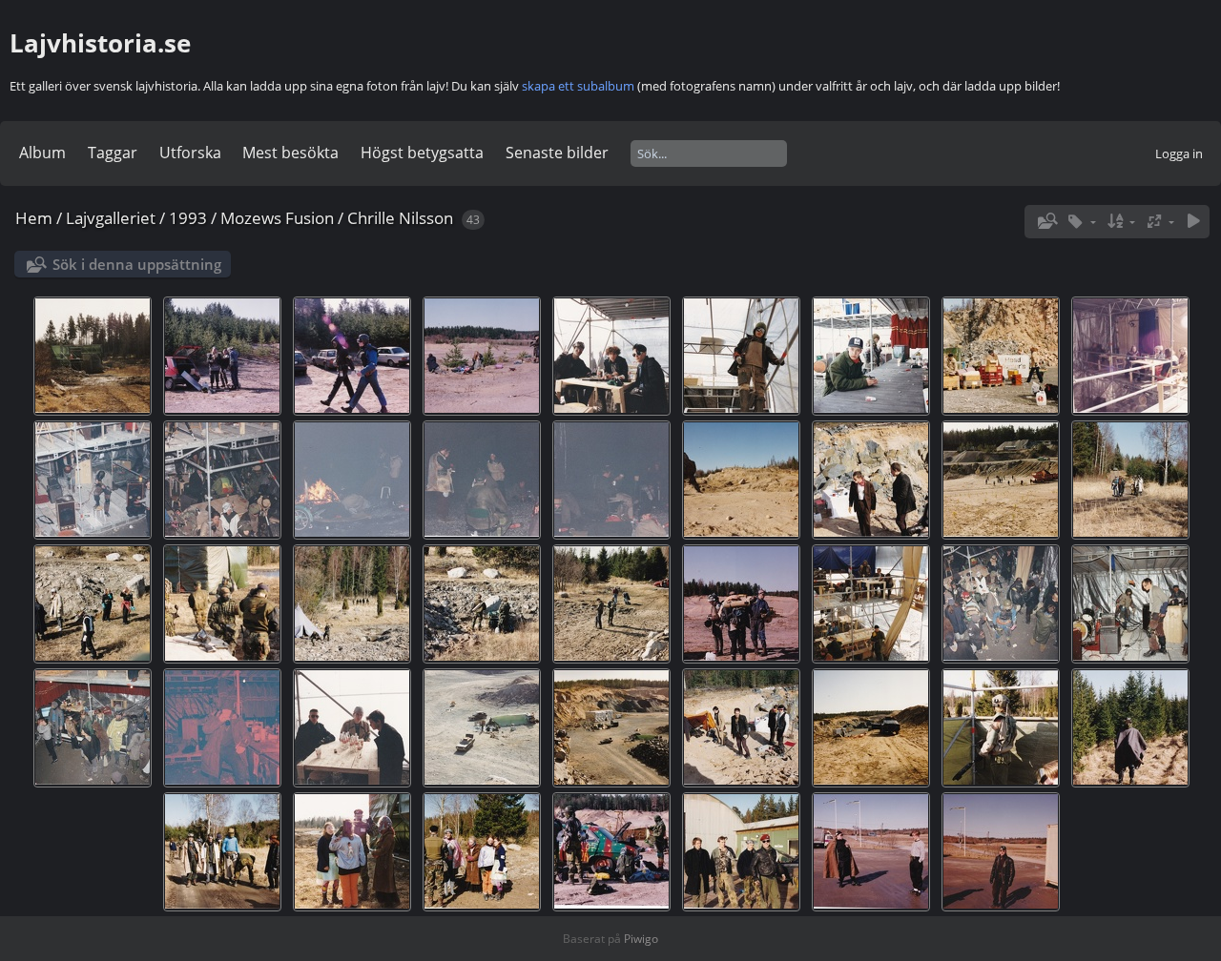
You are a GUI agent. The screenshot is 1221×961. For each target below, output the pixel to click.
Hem (33, 218)
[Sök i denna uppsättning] (1045, 221)
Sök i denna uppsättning (136, 264)
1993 (188, 218)
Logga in (1179, 153)
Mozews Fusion (277, 218)
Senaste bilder (557, 152)
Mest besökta (290, 152)
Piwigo (641, 938)
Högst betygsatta (422, 152)
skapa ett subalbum (578, 85)
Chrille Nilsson (400, 218)
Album (42, 152)
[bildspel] (1193, 222)
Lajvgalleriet (110, 218)
